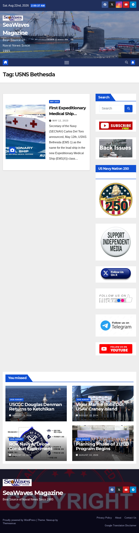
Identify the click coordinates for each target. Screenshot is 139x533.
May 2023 (54, 102)
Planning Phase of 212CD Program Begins (102, 446)
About (118, 517)
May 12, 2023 (60, 120)
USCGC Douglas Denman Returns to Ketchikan (35, 407)
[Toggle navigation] (66, 62)
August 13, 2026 (21, 415)
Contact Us (130, 517)
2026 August (16, 400)
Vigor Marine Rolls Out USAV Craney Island (100, 407)
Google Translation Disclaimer (120, 525)
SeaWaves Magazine (33, 493)
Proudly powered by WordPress (19, 520)
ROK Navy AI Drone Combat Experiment (30, 446)
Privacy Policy (104, 517)
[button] (126, 62)
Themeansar (9, 523)
